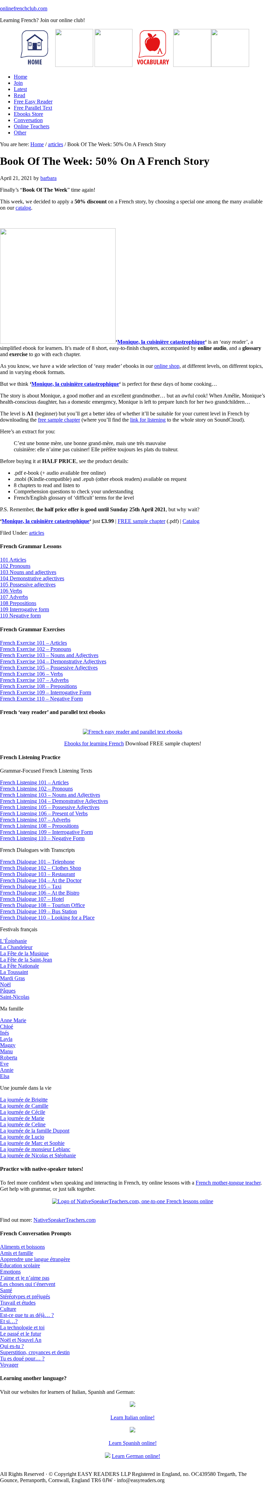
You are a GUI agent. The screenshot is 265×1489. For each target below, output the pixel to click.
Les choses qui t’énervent (27, 1284)
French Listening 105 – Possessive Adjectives (49, 807)
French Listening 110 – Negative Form (42, 838)
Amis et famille (16, 1253)
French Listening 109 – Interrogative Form (46, 832)
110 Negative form (20, 615)
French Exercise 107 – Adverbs (34, 680)
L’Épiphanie (13, 941)
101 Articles (13, 560)
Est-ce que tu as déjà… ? (27, 1315)
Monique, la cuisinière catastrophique (161, 342)
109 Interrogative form (24, 609)
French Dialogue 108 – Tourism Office (42, 905)
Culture (8, 1309)
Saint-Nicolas (14, 997)
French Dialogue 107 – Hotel (32, 899)
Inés (4, 1033)
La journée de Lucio (22, 1137)
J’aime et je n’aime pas (24, 1278)
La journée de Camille (24, 1106)
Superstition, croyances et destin (35, 1352)
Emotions (10, 1272)
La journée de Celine (23, 1124)
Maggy (8, 1045)
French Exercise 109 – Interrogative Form (45, 692)
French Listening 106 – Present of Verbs (44, 813)
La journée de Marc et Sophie (32, 1143)
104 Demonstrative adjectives (32, 578)
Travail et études (18, 1303)
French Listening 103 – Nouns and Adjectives (50, 795)
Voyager (9, 1365)
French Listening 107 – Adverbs (35, 820)
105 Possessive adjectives (28, 584)
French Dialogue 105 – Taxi (30, 886)
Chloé (6, 1026)
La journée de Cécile (22, 1112)
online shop (166, 366)
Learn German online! (136, 1456)
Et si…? (9, 1321)
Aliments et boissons (22, 1247)
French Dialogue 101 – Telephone (37, 862)
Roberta (8, 1057)
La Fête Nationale (19, 966)
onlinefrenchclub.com (23, 8)
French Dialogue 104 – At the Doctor (40, 880)
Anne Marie (13, 1020)
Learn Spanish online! (133, 1443)
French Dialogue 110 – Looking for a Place (47, 917)
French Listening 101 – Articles (34, 782)
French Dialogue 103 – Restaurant (37, 874)
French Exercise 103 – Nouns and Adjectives (49, 655)
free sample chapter (59, 420)
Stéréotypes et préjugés (25, 1296)
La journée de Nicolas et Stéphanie (38, 1155)
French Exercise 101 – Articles (33, 643)
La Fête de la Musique (24, 953)
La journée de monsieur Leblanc (35, 1149)
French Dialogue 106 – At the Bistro (39, 893)
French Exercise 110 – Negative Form (41, 699)
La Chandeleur (16, 947)
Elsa (4, 1076)
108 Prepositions (18, 603)
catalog (23, 208)
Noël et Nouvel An (20, 1340)
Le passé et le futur (20, 1334)
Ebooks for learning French (94, 743)
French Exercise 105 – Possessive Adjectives (49, 668)
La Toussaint (14, 972)
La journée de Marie (22, 1118)
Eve (4, 1064)
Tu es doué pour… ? (22, 1358)
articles (36, 533)
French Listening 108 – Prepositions (39, 826)
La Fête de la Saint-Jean (26, 960)
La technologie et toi (22, 1327)
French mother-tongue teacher (228, 1183)
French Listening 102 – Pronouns (36, 789)
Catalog (191, 521)
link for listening (148, 420)
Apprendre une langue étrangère (35, 1259)
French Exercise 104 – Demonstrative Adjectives (53, 661)
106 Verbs (11, 591)
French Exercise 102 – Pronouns (35, 649)
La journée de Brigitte (24, 1100)
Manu (6, 1051)
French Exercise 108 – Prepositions (38, 686)
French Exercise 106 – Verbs (31, 674)
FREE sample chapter (141, 521)
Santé (6, 1290)
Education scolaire (20, 1265)
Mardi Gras (12, 978)
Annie (6, 1070)
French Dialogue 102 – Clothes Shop (40, 868)
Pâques (8, 991)
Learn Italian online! (132, 1417)
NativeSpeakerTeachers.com (64, 1220)
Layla (6, 1039)
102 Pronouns (15, 566)
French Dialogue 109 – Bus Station (38, 911)
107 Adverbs (14, 597)
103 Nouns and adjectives (28, 572)
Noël (5, 984)
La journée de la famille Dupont (34, 1131)
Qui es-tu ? (12, 1346)
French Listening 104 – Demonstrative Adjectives (54, 801)
